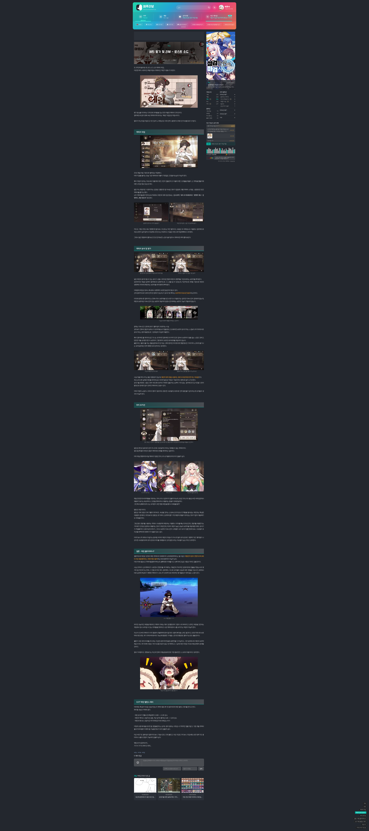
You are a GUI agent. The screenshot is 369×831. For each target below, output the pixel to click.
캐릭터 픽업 (363, 809)
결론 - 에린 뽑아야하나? (360, 818)
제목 (365, 803)
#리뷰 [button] (139, 752)
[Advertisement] (169, 36)
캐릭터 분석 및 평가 (361, 812)
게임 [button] (168, 46)
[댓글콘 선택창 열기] (138, 762)
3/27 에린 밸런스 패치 (360, 821)
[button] (230, 154)
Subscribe (232, 161)
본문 (365, 806)
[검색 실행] (208, 7)
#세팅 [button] (143, 752)
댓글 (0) (364, 824)
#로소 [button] (135, 752)
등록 (201, 769)
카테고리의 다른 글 (361, 827)
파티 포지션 (363, 815)
